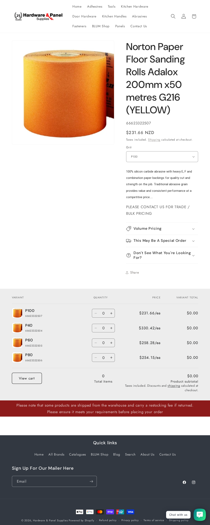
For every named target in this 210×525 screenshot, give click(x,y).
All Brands (56, 454)
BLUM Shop (99, 454)
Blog (116, 454)
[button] (173, 16)
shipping (174, 385)
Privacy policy (130, 520)
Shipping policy (179, 520)
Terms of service (154, 520)
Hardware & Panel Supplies (50, 520)
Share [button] (134, 272)
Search (130, 454)
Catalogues (77, 454)
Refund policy (107, 520)
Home (39, 454)
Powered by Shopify (81, 520)
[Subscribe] (91, 481)
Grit (129, 147)
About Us (147, 454)
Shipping (154, 140)
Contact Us (167, 454)
